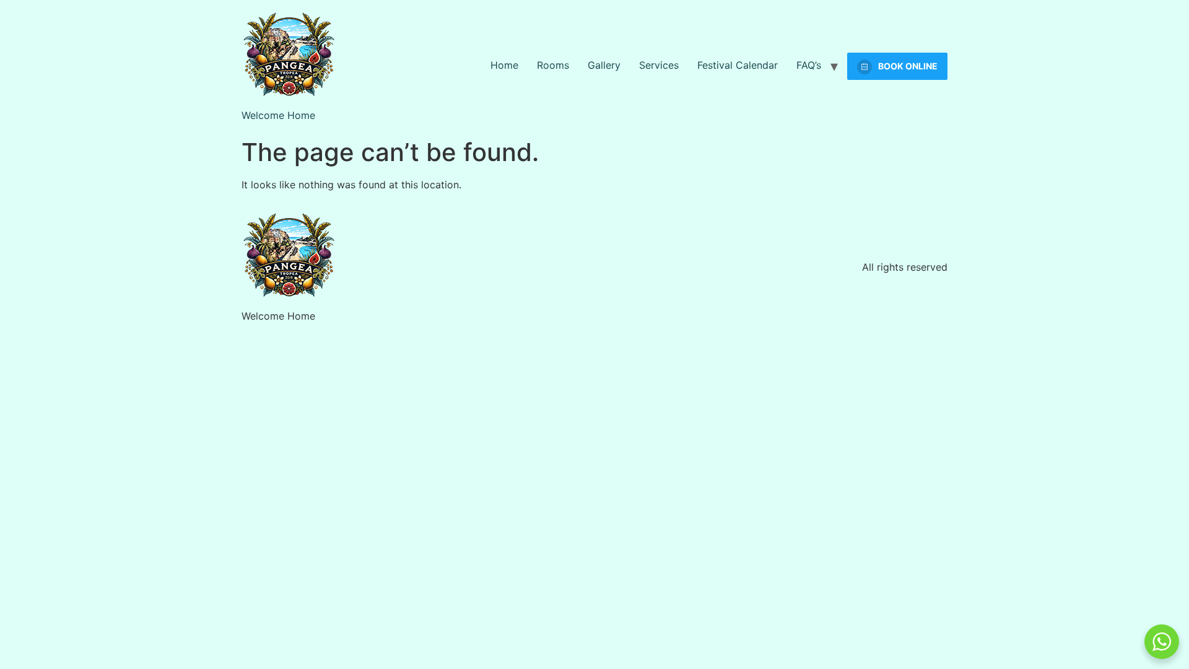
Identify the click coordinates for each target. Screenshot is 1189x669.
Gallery (604, 65)
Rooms (553, 65)
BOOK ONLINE (908, 66)
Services (659, 65)
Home (504, 65)
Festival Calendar (737, 65)
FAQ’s (808, 65)
